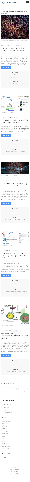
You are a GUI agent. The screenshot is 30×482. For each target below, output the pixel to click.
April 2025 (5, 426)
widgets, (16, 219)
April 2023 (5, 441)
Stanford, (17, 151)
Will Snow (18, 45)
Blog (15, 74)
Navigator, (14, 83)
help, (14, 151)
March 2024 (5, 433)
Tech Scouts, (5, 83)
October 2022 (6, 449)
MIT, (25, 219)
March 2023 (5, 444)
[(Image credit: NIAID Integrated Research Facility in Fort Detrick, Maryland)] (15, 27)
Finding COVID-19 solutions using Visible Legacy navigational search (14, 121)
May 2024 (5, 431)
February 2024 (6, 436)
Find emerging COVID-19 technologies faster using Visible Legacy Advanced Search (14, 255)
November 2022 (6, 446)
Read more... (6, 67)
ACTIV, (22, 83)
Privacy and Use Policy (14, 469)
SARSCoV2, (18, 83)
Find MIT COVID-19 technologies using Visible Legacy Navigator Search (14, 184)
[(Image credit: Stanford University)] (15, 103)
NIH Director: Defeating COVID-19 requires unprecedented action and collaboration (13, 50)
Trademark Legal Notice (15, 471)
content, (10, 83)
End (4, 390)
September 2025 (6, 421)
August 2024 (5, 428)
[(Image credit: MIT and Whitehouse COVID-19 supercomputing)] (15, 168)
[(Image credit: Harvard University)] (15, 314)
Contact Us (14, 467)
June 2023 (5, 439)
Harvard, (14, 293)
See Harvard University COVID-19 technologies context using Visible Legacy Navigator (15, 335)
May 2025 (5, 423)
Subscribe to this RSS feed (9, 383)
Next (25, 388)
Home (14, 466)
